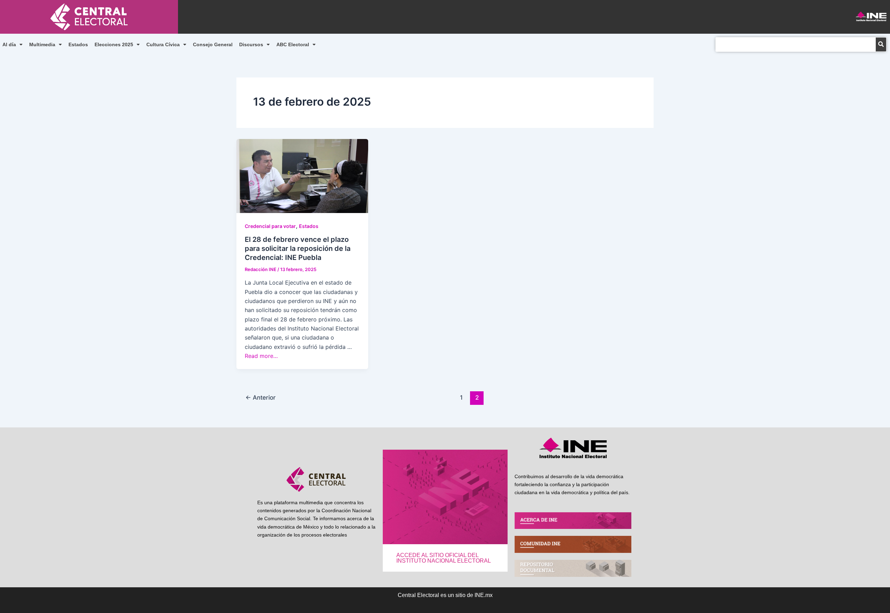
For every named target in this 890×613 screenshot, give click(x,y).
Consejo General (213, 44)
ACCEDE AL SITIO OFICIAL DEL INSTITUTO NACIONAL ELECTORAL (443, 558)
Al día (9, 44)
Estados (78, 44)
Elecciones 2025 (114, 44)
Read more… (261, 355)
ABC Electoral (292, 44)
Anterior (260, 397)
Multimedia (42, 44)
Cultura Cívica (163, 44)
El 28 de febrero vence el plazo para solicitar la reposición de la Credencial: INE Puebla (297, 248)
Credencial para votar (270, 226)
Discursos (251, 44)
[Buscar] (881, 44)
